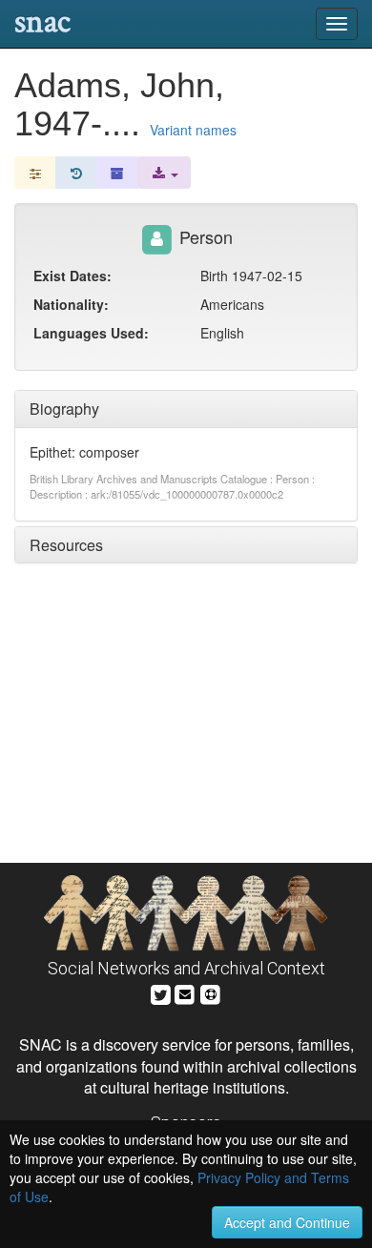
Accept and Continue (287, 1222)
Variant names (193, 129)
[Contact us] (185, 992)
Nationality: (71, 304)
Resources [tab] (66, 545)
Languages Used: (91, 332)
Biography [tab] (64, 408)
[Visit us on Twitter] (161, 992)
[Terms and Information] (210, 992)
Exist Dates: (72, 275)
